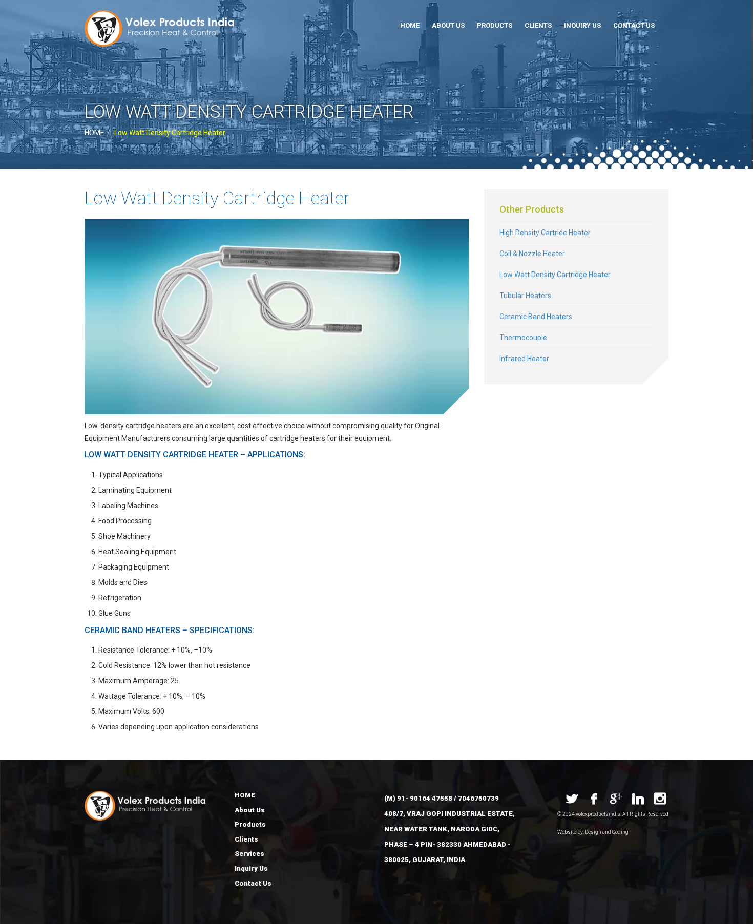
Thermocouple (523, 337)
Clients (538, 25)
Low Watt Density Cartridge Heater (555, 274)
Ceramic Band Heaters (535, 316)
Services (249, 853)
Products (494, 25)
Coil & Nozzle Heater (532, 253)
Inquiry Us (582, 25)
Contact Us (634, 25)
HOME (410, 25)
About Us (448, 25)
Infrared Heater (524, 358)
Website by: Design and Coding (593, 832)
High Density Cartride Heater (545, 232)
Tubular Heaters (525, 295)
